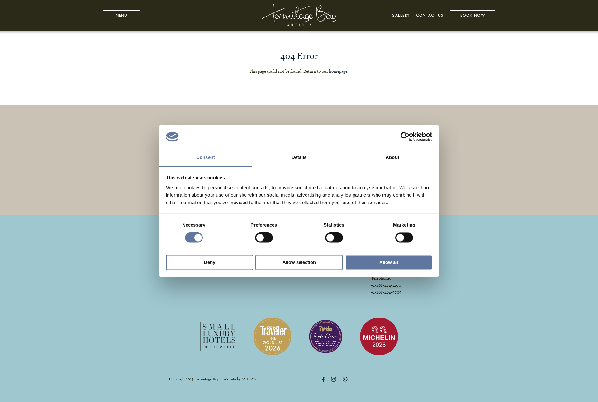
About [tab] (392, 157)
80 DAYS (249, 378)
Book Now (472, 15)
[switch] (264, 238)
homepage (338, 71)
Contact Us (429, 15)
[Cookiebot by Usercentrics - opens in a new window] (405, 136)
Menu (122, 15)
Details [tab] (299, 157)
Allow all (388, 262)
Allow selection (299, 262)
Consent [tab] (205, 157)
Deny (209, 262)
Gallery (401, 15)
